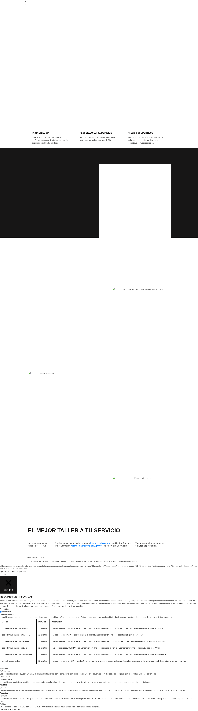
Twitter (63, 561)
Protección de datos (102, 561)
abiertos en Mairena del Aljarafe (86, 546)
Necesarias (6, 612)
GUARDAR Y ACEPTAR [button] (10, 710)
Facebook (55, 561)
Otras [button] (2, 701)
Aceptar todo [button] (21, 571)
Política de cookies (119, 561)
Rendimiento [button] (5, 677)
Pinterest (88, 561)
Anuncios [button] (4, 693)
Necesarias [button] (4, 609)
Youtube (71, 561)
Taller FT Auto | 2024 (35, 557)
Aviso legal (132, 561)
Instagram (80, 561)
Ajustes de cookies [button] (7, 571)
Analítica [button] (3, 685)
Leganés (142, 546)
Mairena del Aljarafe (100, 543)
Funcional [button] (4, 668)
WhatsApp (46, 561)
